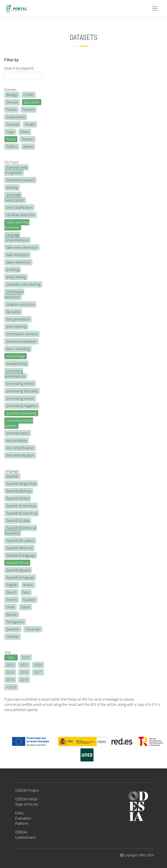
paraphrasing (16, 363)
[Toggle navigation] (155, 8)
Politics (11, 146)
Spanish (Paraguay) (20, 555)
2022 (10, 665)
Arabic (28, 585)
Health (30, 124)
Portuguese (15, 621)
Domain (10, 89)
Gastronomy (15, 117)
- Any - (11, 657)
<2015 (11, 687)
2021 (24, 665)
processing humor (20, 398)
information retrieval (22, 334)
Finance (29, 109)
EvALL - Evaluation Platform (23, 818)
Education (31, 102)
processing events (20, 383)
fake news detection (21, 247)
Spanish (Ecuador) (20, 540)
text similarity (16, 440)
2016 (10, 679)
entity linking (16, 277)
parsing (12, 187)
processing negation (21, 405)
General (12, 124)
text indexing (16, 326)
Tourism (27, 139)
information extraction (14, 294)
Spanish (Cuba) (17, 520)
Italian (25, 607)
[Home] (19, 8)
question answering (21, 413)
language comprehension (16, 237)
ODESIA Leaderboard (25, 835)
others (28, 146)
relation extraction (20, 304)
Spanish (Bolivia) (18, 491)
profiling (12, 269)
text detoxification (20, 455)
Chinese (12, 636)
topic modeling (18, 348)
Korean (11, 614)
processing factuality (22, 391)
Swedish (12, 629)
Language (11, 471)
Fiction (11, 109)
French (11, 599)
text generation (18, 319)
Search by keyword (19, 68)
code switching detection (16, 225)
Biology (11, 94)
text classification (19, 207)
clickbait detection (20, 214)
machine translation (21, 341)
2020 (38, 665)
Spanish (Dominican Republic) (20, 531)
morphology (15, 356)
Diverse (12, 102)
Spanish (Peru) (17, 562)
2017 (38, 672)
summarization (17, 433)
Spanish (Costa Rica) (21, 513)
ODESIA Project (27, 790)
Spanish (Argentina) (21, 483)
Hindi (10, 607)
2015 (24, 679)
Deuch (11, 592)
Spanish (12, 476)
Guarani (29, 599)
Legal (10, 131)
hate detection (17, 254)
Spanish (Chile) (17, 498)
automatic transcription (14, 197)
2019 (10, 672)
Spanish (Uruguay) (20, 577)
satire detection (18, 262)
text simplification (19, 448)
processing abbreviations (14, 374)
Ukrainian (32, 629)
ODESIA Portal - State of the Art (27, 802)
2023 (26, 657)
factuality (13, 311)
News (24, 131)
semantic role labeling (23, 284)
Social (10, 139)
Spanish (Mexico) (19, 548)
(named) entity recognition (16, 170)
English (11, 585)
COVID (28, 94)
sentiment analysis (20, 180)
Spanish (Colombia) (21, 505)
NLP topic (11, 162)
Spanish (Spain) (18, 570)
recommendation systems (18, 423)
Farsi (26, 592)
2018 (24, 672)
